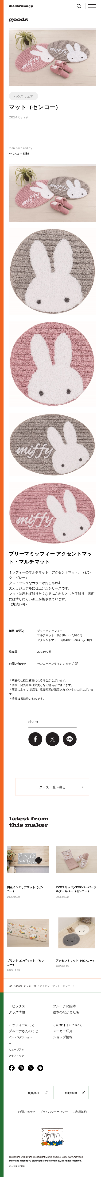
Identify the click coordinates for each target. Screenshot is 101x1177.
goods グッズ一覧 (26, 986)
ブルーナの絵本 (64, 1006)
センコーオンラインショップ (55, 663)
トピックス (17, 1006)
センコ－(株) (19, 153)
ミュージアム (16, 1049)
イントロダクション (20, 1037)
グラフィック (16, 1055)
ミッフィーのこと (22, 1025)
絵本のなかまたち (66, 1012)
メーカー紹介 (63, 1031)
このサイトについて (67, 1025)
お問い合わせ (26, 1111)
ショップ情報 (63, 1037)
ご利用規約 (80, 1111)
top (10, 986)
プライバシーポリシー (54, 1111)
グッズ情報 (17, 1012)
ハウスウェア (23, 96)
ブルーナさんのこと (23, 1031)
